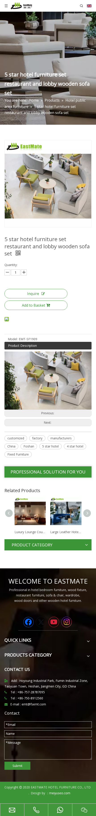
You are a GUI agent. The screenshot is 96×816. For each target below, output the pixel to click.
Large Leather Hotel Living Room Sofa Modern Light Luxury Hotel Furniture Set (41, 532)
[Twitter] (41, 622)
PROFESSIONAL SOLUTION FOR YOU (48, 472)
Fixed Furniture (18, 454)
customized (15, 438)
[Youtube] (53, 622)
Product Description (22, 345)
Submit (18, 766)
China (11, 446)
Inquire (33, 293)
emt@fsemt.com (34, 704)
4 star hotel (75, 446)
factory (37, 438)
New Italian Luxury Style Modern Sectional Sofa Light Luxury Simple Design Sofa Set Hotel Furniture (77, 532)
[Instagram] (66, 622)
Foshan (28, 446)
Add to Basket (33, 305)
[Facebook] (28, 622)
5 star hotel (50, 446)
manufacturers (61, 438)
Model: (13, 339)
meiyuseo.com (59, 793)
